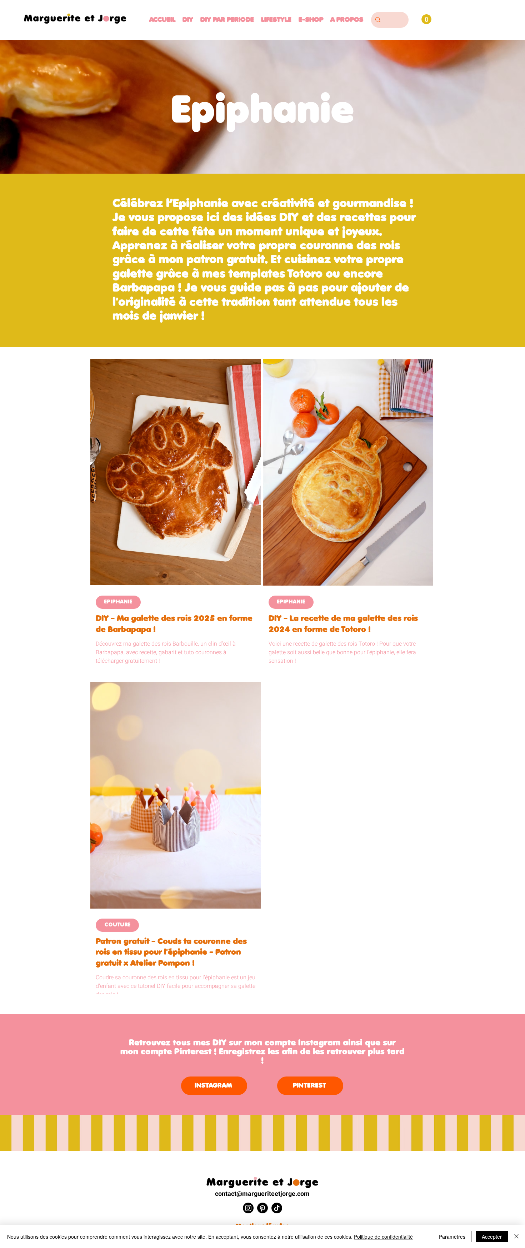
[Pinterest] (262, 1208)
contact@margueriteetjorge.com (262, 1194)
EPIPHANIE (118, 602)
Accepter (492, 1236)
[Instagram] (248, 1208)
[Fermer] (516, 1236)
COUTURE (117, 925)
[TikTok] (276, 1208)
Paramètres (452, 1236)
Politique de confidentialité (383, 1236)
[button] (227, 19)
